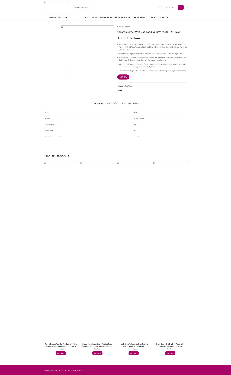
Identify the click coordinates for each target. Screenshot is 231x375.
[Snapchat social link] (185, 17)
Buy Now (123, 77)
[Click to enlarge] (65, 73)
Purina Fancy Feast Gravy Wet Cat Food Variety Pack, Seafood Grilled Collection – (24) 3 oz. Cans (97, 346)
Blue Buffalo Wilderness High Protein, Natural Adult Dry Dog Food (133, 345)
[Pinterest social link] (130, 90)
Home (119, 27)
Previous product (181, 26)
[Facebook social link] (177, 17)
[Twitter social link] (127, 90)
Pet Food (126, 27)
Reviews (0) (112, 103)
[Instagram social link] (180, 17)
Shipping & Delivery (131, 103)
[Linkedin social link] (133, 90)
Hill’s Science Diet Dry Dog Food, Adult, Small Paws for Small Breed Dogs (170, 345)
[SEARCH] (181, 7)
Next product (186, 26)
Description (97, 103)
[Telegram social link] (135, 90)
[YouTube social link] (183, 17)
